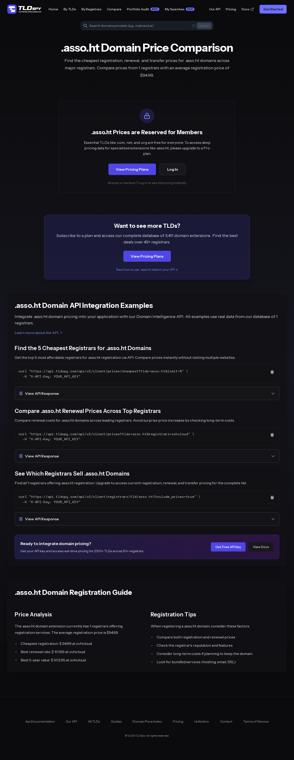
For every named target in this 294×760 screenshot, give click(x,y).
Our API (214, 9)
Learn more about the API (36, 332)
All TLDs (94, 721)
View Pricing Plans (132, 169)
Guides (116, 721)
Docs (245, 9)
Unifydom (201, 721)
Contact (226, 721)
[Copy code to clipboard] (272, 372)
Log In (172, 169)
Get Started (273, 9)
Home (53, 9)
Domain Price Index (147, 721)
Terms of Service (256, 721)
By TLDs (70, 9)
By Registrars (92, 9)
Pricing (231, 9)
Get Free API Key (228, 547)
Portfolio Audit (142, 9)
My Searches (179, 9)
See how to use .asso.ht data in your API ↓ (147, 269)
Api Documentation (40, 721)
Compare (114, 9)
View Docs (261, 547)
